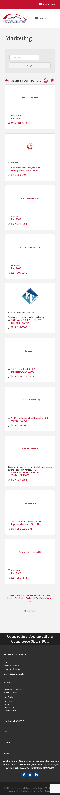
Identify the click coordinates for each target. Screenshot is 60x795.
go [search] (31, 65)
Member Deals (10, 692)
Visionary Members (12, 689)
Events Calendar (33, 595)
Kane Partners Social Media (21, 312)
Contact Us (9, 707)
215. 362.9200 (22, 767)
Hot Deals (46, 595)
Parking (7, 704)
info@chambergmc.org (42, 767)
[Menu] (47, 4)
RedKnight (13, 163)
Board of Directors (12, 665)
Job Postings (38, 598)
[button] (7, 80)
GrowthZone (45, 791)
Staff (6, 662)
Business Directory (16, 595)
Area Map (8, 701)
